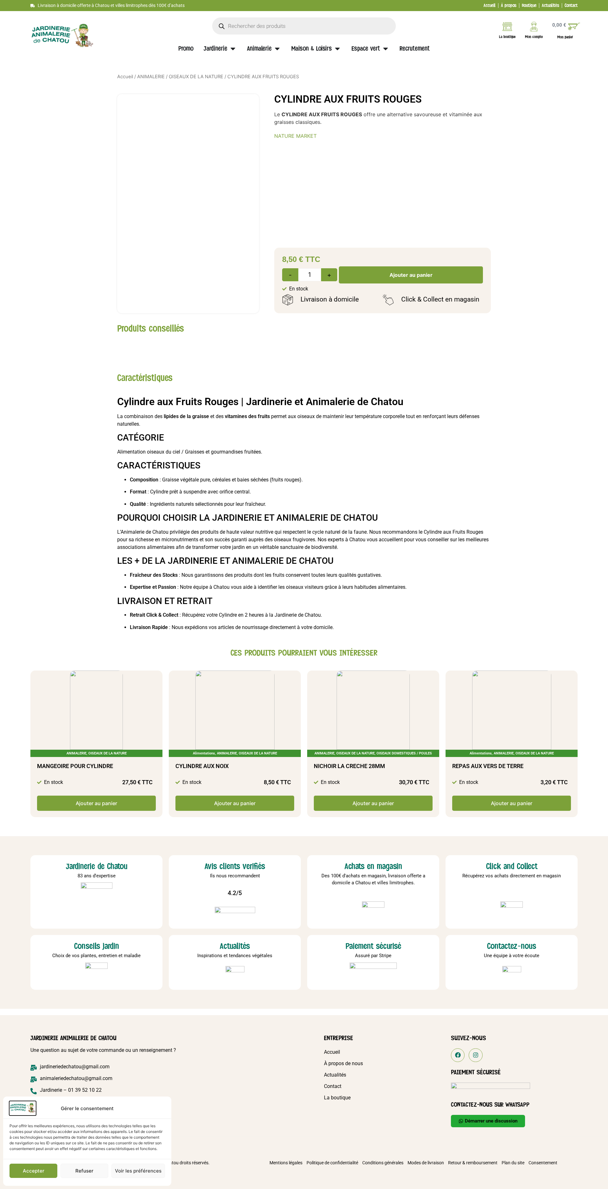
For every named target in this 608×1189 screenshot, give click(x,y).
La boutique (507, 37)
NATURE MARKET (295, 136)
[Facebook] (458, 1055)
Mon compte (534, 37)
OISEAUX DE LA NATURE (196, 76)
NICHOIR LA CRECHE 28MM (349, 766)
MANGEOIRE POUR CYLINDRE (75, 766)
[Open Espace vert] (386, 49)
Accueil (125, 76)
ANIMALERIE (151, 76)
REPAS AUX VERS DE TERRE (487, 766)
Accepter (33, 1171)
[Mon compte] (534, 26)
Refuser (84, 1171)
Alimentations (204, 753)
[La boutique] (507, 26)
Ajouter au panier (411, 275)
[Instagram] (475, 1055)
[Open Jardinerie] (233, 49)
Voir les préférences (138, 1171)
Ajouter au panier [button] (96, 803)
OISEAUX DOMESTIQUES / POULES (404, 753)
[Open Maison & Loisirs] (337, 49)
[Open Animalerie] (277, 49)
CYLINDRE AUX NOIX (202, 766)
